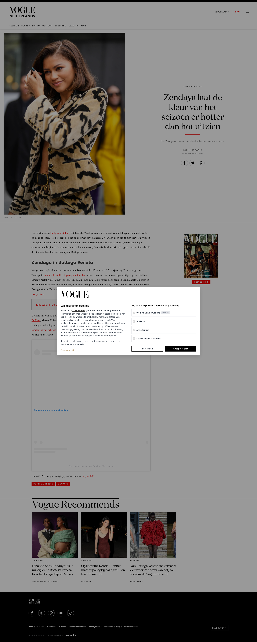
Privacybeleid (67, 350)
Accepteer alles (180, 348)
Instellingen (147, 348)
